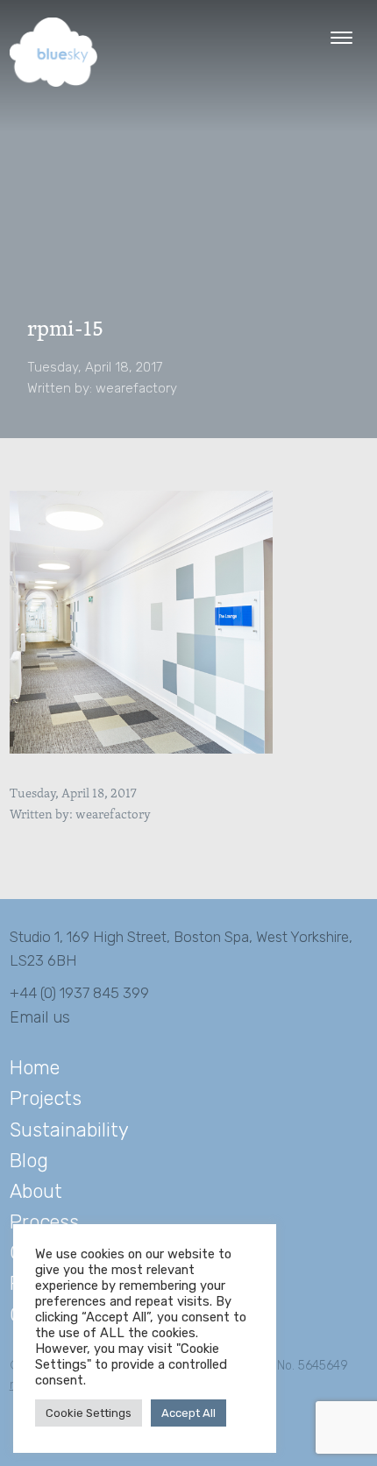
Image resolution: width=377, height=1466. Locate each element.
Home (35, 1068)
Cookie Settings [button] (89, 1413)
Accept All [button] (188, 1413)
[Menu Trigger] (341, 37)
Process (44, 1222)
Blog (29, 1160)
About (36, 1191)
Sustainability (69, 1130)
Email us (40, 1017)
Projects (46, 1098)
